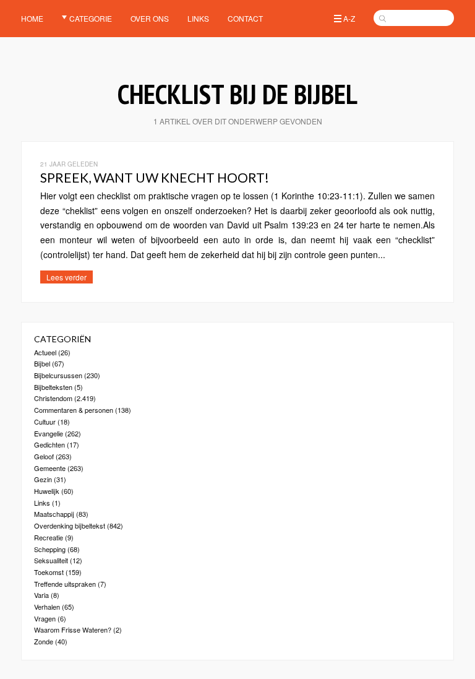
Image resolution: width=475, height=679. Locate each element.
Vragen (45, 618)
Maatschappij (54, 514)
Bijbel (42, 363)
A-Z (349, 18)
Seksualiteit (51, 560)
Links (198, 18)
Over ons (150, 18)
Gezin (43, 479)
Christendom (53, 398)
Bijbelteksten (53, 387)
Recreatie (48, 537)
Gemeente (50, 468)
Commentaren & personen (73, 410)
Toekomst (49, 572)
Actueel (45, 352)
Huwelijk (46, 491)
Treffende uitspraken (65, 584)
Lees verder (66, 277)
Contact (245, 18)
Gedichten (49, 444)
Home (32, 18)
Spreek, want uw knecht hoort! (154, 177)
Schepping (50, 549)
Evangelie (48, 433)
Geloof (44, 456)
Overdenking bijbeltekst (69, 525)
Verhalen (47, 607)
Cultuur (45, 421)
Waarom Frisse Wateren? (72, 629)
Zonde (43, 641)
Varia (41, 595)
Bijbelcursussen (58, 375)
